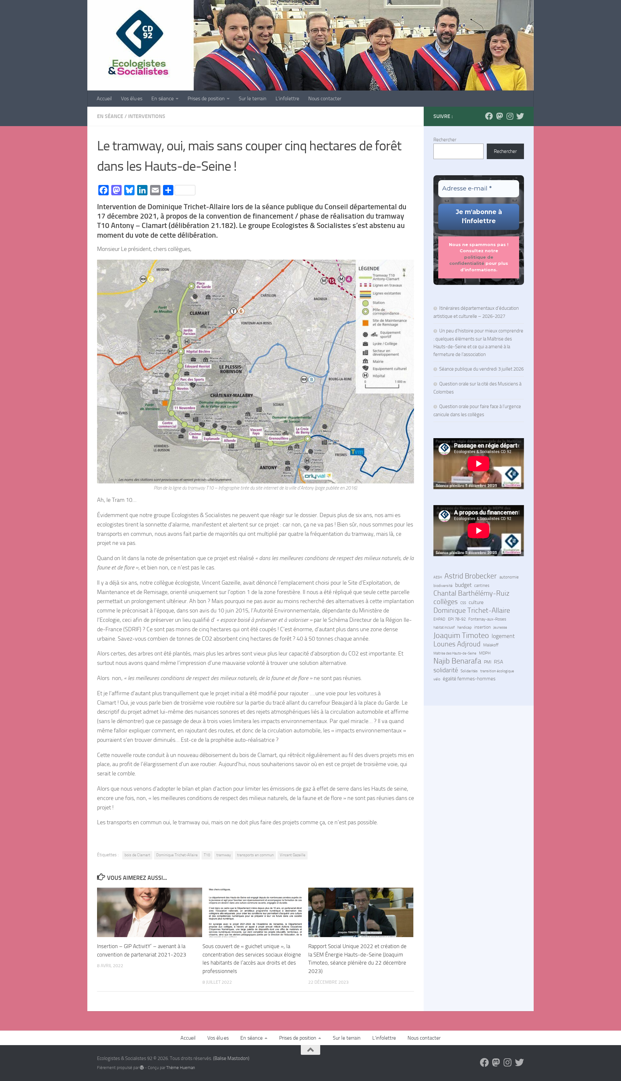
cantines (481, 585)
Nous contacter (324, 98)
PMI (487, 662)
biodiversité (442, 585)
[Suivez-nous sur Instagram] (510, 116)
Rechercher (444, 140)
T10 (207, 855)
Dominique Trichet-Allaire (177, 855)
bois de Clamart (137, 855)
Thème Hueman (180, 1067)
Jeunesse (500, 627)
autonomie (509, 577)
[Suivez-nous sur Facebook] (489, 116)
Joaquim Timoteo (461, 635)
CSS (463, 602)
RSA (498, 662)
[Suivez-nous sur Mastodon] (499, 116)
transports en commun (255, 855)
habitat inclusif (444, 627)
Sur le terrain (253, 98)
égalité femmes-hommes (469, 679)
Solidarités (469, 671)
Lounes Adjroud (457, 644)
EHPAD (439, 619)
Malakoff (490, 645)
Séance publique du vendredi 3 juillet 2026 (481, 369)
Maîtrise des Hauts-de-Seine (454, 653)
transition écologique (497, 671)
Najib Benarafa (457, 661)
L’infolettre (287, 98)
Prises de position (206, 98)
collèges (445, 602)
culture (476, 602)
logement (503, 636)
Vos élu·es (131, 98)
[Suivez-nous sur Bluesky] (520, 116)
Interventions (146, 116)
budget (463, 585)
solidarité (445, 670)
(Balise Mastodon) (231, 1058)
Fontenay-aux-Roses (487, 619)
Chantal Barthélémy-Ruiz (471, 593)
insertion (482, 627)
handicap (464, 627)
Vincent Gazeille (292, 855)
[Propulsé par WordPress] (142, 1067)
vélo (436, 679)
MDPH (485, 653)
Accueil (104, 98)
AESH (437, 577)
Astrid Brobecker (470, 576)
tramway (223, 855)
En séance (162, 98)
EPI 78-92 (457, 619)
